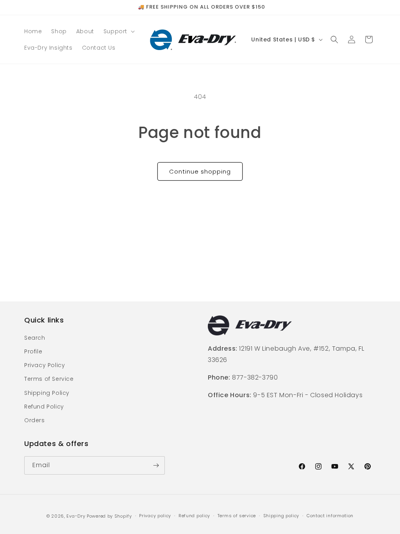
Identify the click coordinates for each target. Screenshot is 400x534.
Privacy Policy (44, 365)
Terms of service (237, 515)
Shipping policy (281, 515)
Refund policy (194, 515)
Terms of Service (49, 379)
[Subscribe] (155, 465)
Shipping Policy (47, 393)
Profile (33, 351)
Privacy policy (155, 515)
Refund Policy (44, 406)
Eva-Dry (75, 516)
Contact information (330, 515)
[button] (118, 31)
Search (34, 338)
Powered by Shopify (109, 516)
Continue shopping (200, 171)
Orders (34, 420)
